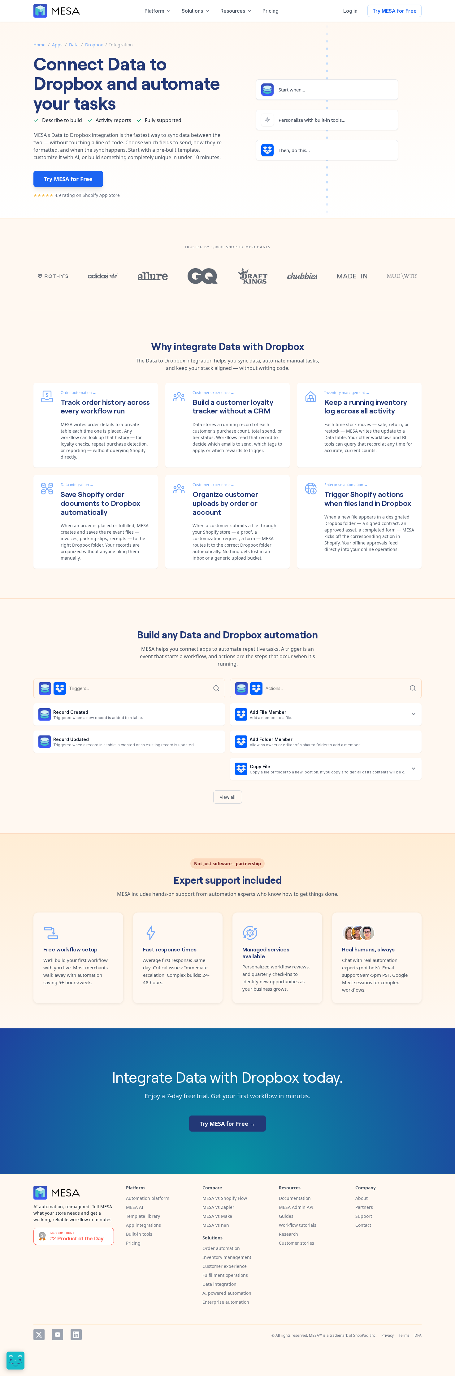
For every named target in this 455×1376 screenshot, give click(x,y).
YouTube (57, 1334)
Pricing (133, 1243)
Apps (57, 45)
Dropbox (94, 45)
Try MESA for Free (394, 11)
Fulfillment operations (225, 1275)
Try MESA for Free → (227, 1123)
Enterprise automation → (346, 484)
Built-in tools (139, 1234)
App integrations (143, 1225)
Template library (143, 1216)
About (361, 1198)
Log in (350, 11)
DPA (418, 1335)
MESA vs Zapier (218, 1207)
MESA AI (134, 1207)
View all (228, 797)
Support (363, 1216)
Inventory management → (347, 392)
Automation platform (147, 1198)
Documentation (295, 1198)
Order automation (221, 1248)
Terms (404, 1335)
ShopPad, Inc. (364, 1335)
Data (74, 45)
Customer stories (296, 1243)
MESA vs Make (217, 1216)
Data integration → (77, 484)
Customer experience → (213, 392)
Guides (286, 1216)
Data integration (219, 1284)
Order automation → (78, 392)
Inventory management (226, 1257)
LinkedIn (76, 1334)
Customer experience (224, 1266)
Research (288, 1234)
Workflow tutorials (297, 1225)
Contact (363, 1225)
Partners (364, 1207)
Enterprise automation (225, 1302)
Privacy (387, 1335)
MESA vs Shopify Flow (224, 1198)
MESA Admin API (296, 1207)
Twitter (39, 1334)
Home (39, 45)
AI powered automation (226, 1293)
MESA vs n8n (215, 1225)
